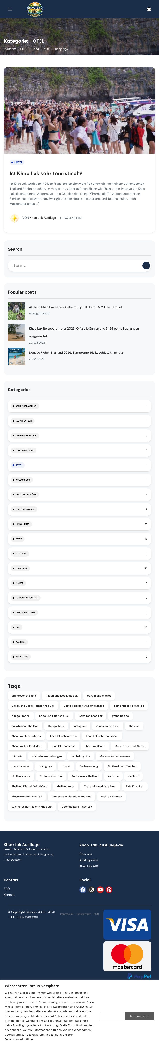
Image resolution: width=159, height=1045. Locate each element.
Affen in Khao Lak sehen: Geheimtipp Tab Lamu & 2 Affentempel (75, 307)
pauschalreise (20, 766)
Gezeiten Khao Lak (91, 716)
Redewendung (89, 766)
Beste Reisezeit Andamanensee (84, 705)
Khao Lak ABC (89, 866)
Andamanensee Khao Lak (62, 695)
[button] (149, 9)
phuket (66, 766)
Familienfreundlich (26, 435)
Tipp (18, 627)
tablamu (113, 776)
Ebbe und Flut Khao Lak (54, 716)
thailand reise (65, 786)
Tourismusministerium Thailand (71, 796)
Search (15, 249)
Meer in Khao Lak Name (130, 746)
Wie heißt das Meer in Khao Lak (32, 806)
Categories (19, 389)
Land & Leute (41, 49)
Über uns (86, 854)
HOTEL (24, 49)
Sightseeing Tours (25, 612)
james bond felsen (107, 726)
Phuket (19, 583)
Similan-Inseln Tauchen (122, 766)
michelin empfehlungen (47, 756)
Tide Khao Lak (135, 786)
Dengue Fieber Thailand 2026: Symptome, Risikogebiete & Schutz (76, 353)
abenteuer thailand (24, 695)
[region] (79, 1012)
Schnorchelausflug (27, 598)
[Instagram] (91, 889)
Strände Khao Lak (51, 776)
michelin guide (80, 756)
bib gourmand (21, 716)
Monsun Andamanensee (115, 756)
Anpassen (111, 1016)
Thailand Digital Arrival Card (30, 786)
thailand (133, 776)
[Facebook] (83, 889)
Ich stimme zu (139, 1016)
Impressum (66, 914)
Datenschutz (83, 914)
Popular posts (22, 292)
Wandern (20, 642)
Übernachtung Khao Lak (77, 806)
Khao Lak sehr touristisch (102, 736)
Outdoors (21, 553)
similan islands (21, 776)
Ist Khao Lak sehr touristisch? (46, 173)
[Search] (146, 265)
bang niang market (99, 695)
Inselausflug (23, 480)
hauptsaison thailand (25, 726)
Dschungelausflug (26, 406)
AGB (96, 914)
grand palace (120, 716)
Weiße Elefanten (111, 796)
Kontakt (9, 895)
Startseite (10, 49)
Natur (19, 539)
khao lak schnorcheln (63, 736)
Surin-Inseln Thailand (85, 776)
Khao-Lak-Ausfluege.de (101, 845)
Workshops (22, 656)
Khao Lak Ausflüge (39, 218)
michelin (17, 756)
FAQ (7, 889)
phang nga (45, 766)
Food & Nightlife (25, 450)
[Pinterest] (109, 889)
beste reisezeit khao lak (129, 705)
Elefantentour (24, 421)
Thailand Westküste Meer (100, 786)
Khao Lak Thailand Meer (27, 746)
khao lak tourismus (63, 746)
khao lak (134, 726)
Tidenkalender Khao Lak (27, 796)
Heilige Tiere (56, 726)
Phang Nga (61, 49)
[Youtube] (100, 889)
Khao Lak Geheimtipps (26, 736)
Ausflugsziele (89, 860)
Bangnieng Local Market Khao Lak (33, 705)
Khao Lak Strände (25, 509)
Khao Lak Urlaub (95, 746)
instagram (79, 726)
